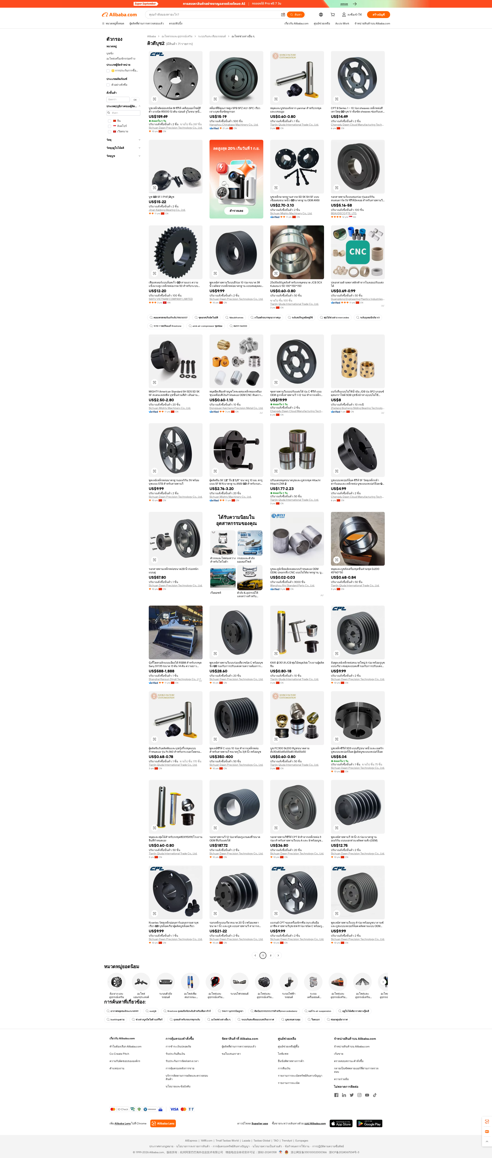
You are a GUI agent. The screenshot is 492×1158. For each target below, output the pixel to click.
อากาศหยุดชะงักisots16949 (124, 1011)
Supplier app (260, 1123)
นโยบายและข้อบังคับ (178, 1086)
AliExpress (191, 1140)
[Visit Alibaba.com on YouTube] (367, 1095)
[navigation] (123, 496)
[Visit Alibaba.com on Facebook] (336, 1095)
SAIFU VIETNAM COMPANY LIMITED (171, 298)
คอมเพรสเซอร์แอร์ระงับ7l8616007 (170, 317)
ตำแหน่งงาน (117, 1068)
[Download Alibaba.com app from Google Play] (369, 1123)
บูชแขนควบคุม (292, 1019)
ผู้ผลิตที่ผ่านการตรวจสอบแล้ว (239, 1046)
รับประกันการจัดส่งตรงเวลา (182, 1061)
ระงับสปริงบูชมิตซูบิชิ (302, 317)
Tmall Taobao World (227, 1140)
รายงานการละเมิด (289, 1082)
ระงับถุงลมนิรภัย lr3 (370, 317)
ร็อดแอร (316, 1019)
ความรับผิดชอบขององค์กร (125, 1061)
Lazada (246, 1140)
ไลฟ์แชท (283, 1053)
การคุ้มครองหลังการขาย (180, 1068)
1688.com (206, 1140)
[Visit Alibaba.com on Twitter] (351, 1095)
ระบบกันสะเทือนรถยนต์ (212, 36)
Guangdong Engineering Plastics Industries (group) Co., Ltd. (358, 298)
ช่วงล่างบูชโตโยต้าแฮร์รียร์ (149, 1019)
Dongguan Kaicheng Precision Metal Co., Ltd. (236, 408)
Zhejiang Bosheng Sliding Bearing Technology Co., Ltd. (358, 408)
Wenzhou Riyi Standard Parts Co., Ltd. (292, 585)
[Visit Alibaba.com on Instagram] (359, 1095)
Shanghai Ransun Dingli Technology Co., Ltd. (175, 679)
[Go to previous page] (255, 955)
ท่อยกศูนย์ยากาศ (339, 1019)
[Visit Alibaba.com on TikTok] (374, 1095)
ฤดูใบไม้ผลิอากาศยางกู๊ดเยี (355, 1011)
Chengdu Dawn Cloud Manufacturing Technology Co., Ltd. (358, 124)
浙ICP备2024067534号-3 (344, 1152)
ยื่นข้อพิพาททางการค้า (291, 1061)
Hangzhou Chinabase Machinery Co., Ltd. (233, 124)
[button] (283, 14)
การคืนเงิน (284, 1068)
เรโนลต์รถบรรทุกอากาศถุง (267, 317)
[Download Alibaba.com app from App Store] (341, 1123)
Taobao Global (261, 1140)
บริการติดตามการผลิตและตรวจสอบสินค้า (187, 1077)
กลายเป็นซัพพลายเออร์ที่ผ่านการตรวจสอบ (356, 1070)
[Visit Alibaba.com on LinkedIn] (344, 1095)
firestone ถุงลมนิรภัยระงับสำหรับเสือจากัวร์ (189, 1011)
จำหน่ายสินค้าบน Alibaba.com (352, 1046)
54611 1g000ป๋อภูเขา (232, 1011)
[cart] (333, 15)
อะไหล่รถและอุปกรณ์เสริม (177, 36)
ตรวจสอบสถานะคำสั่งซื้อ (348, 1061)
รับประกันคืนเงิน (175, 1053)
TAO (275, 1140)
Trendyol (287, 1140)
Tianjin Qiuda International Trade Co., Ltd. (294, 124)
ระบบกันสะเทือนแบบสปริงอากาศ (257, 1019)
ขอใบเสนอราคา (231, 1053)
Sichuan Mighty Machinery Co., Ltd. (291, 213)
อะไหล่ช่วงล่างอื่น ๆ (220, 1019)
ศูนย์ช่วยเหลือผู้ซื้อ (288, 1046)
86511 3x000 (240, 326)
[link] (487, 1122)
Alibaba (151, 36)
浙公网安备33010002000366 (309, 1152)
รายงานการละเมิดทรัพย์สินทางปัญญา (300, 1075)
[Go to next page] (278, 955)
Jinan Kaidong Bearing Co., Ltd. (167, 209)
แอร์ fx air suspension (319, 1011)
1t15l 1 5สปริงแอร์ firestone (167, 326)
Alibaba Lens (123, 1123)
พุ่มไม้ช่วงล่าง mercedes (336, 317)
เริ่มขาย (338, 1053)
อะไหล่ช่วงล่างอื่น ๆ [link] (243, 36)
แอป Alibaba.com (315, 1123)
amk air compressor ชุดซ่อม (207, 326)
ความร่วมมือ (341, 1079)
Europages (301, 1140)
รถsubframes (236, 317)
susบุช (153, 1011)
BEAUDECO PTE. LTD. (344, 213)
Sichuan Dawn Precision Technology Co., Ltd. (175, 127)
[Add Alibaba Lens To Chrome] (163, 1123)
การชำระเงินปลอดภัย (178, 1046)
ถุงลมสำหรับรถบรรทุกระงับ (187, 1019)
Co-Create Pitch (119, 1053)
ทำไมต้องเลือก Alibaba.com (125, 1046)
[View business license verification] (281, 1152)
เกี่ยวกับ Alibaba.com (122, 1038)
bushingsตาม (118, 1019)
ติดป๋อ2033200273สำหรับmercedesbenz (275, 1011)
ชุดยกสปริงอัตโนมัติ (208, 317)
